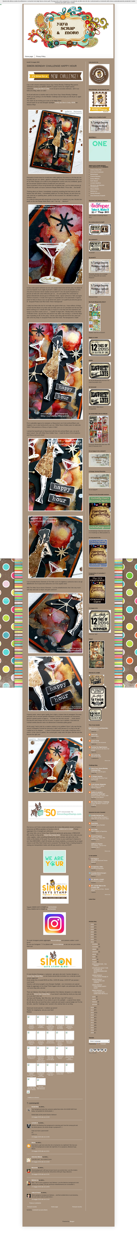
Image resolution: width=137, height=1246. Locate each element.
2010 (92, 1027)
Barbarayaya (94, 174)
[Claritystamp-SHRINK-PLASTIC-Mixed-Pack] (31, 1071)
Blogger (72, 1221)
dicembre (95, 944)
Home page (29, 56)
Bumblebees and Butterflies (99, 728)
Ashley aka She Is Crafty (41, 89)
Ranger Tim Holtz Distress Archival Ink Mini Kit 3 (31, 1057)
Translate (103, 1044)
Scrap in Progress (96, 836)
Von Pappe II (94, 859)
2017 (92, 1010)
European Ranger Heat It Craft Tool (50, 1074)
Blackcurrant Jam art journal (98, 742)
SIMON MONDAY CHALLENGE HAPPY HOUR (99, 986)
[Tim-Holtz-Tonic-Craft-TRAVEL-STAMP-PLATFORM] (41, 1071)
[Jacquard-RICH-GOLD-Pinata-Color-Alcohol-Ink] (50, 1039)
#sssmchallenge (55, 940)
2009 (92, 1030)
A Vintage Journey (96, 776)
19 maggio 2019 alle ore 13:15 (40, 1199)
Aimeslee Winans (37, 1157)
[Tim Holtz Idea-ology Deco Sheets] (60, 1054)
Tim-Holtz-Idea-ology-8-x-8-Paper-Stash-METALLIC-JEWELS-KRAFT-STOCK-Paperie (41, 1059)
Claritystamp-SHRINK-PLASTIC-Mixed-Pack (31, 1074)
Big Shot (69, 1072)
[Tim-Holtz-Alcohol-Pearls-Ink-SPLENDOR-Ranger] (41, 1039)
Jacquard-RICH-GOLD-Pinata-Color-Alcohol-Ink (50, 1041)
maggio (94, 962)
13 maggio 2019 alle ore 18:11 (40, 1151)
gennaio (94, 1004)
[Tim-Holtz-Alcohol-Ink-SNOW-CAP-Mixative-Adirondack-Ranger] (60, 1039)
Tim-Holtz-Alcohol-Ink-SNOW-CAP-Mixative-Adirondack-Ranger (60, 1043)
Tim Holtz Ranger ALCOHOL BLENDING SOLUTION (60, 1026)
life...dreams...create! (97, 879)
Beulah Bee (35, 1107)
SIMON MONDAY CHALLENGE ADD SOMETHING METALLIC (100, 992)
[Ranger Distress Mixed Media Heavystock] (69, 1039)
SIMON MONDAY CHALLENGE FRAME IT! (100, 976)
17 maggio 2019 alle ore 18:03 (40, 1187)
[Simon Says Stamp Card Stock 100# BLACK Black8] (50, 1054)
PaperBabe (94, 823)
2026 (92, 924)
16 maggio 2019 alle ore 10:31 (40, 1174)
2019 (92, 942)
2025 (92, 927)
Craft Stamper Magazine (98, 784)
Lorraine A (35, 1123)
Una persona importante (97, 868)
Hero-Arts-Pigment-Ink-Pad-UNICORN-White (41, 1087)
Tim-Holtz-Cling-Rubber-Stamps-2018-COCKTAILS (70, 1058)
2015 (92, 1015)
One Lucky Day (95, 755)
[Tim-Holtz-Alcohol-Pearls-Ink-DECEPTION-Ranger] (31, 1039)
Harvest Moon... (95, 736)
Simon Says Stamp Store (52, 835)
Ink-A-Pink (94, 829)
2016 (92, 1012)
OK (82, 2)
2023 (92, 932)
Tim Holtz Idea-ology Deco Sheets (60, 1057)
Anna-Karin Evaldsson (96, 172)
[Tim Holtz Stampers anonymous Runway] (31, 1023)
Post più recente (32, 1207)
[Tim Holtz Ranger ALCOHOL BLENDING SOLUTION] (60, 1023)
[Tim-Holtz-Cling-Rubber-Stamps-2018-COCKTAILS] (69, 1054)
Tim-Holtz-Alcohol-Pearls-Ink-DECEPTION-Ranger (31, 1042)
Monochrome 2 (95, 729)
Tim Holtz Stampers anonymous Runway (31, 1026)
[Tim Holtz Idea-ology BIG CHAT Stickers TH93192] (31, 1085)
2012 (92, 1022)
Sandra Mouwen (95, 193)
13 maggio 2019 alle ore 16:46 (40, 1137)
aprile (94, 997)
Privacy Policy (40, 56)
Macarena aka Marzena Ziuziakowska (97, 186)
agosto (94, 954)
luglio (94, 957)
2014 (92, 1017)
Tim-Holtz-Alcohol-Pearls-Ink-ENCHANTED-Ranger (69, 1026)
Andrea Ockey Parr (95, 170)
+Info (77, 2)
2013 (92, 1020)
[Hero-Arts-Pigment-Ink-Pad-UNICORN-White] (41, 1084)
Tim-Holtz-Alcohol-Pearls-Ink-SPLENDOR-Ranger (40, 1042)
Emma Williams (94, 178)
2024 (92, 929)
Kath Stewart (94, 181)
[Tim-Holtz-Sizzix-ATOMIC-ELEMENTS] (41, 1023)
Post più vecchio (77, 1207)
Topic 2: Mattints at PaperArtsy (99, 831)
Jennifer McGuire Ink (97, 815)
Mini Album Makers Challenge (100, 802)
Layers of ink (95, 741)
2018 (92, 1007)
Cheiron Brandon (95, 176)
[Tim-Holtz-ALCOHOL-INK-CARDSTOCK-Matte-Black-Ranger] (50, 1023)
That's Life (94, 734)
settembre (95, 952)
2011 (92, 1025)
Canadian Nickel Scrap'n (98, 873)
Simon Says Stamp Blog (34, 976)
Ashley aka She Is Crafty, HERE (65, 102)
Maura (33, 1142)
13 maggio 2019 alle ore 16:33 (40, 1117)
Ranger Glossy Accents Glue (60, 1073)
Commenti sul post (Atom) (39, 1210)
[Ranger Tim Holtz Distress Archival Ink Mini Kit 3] (31, 1054)
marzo (94, 999)
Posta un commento (35, 1203)
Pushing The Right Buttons (99, 747)
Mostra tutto (107, 760)
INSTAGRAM (52, 907)
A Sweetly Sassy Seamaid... (98, 825)
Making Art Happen (96, 874)
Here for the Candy (96, 756)
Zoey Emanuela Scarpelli (97, 195)
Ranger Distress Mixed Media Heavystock (69, 1041)
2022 (92, 934)
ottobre (94, 949)
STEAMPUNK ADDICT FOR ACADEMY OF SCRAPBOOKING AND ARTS (100, 970)
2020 (92, 939)
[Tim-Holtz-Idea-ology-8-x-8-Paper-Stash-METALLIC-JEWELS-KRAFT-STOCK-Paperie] (41, 1054)
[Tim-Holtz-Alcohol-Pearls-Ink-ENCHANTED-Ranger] (69, 1023)
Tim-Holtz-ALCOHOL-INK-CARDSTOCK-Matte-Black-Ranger (50, 1027)
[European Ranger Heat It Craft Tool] (50, 1071)
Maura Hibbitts (94, 189)
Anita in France (36, 1192)
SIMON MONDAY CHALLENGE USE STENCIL (98, 981)
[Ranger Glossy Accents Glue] (60, 1071)
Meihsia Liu (35, 1180)
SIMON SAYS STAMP (66, 829)
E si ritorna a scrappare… (97, 881)
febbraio (94, 1002)
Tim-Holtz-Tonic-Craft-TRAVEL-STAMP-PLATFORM (41, 1074)
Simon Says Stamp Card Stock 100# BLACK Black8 (50, 1058)
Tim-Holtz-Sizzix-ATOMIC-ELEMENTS (41, 1026)
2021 (92, 937)
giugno (94, 959)
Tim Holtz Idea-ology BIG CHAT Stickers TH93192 (31, 1088)
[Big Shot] (69, 1071)
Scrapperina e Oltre (97, 867)
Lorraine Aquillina (95, 183)
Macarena (35, 1167)
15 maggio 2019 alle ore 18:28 (40, 1162)
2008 (92, 1032)
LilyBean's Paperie (97, 844)
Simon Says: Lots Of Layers (98, 771)
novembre (95, 947)
